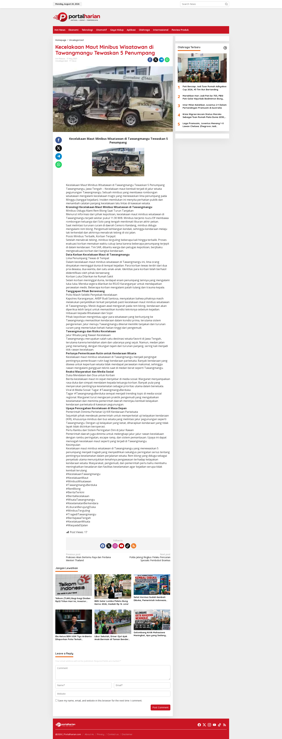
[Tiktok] (127, 545)
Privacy (100, 734)
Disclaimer (127, 734)
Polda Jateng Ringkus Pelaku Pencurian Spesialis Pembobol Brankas (149, 557)
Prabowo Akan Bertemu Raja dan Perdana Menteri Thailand (88, 557)
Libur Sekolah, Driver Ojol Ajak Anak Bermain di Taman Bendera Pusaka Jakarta (112, 638)
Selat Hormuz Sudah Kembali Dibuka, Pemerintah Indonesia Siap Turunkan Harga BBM (150, 599)
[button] (226, 4)
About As (89, 734)
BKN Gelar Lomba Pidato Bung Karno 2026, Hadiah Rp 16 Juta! (111, 602)
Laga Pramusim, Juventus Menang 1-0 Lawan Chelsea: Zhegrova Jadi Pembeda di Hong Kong (203, 125)
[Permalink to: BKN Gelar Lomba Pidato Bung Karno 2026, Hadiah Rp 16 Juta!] (112, 586)
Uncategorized (61, 61)
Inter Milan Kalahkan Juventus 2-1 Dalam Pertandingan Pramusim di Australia (205, 106)
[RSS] (133, 545)
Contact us (113, 734)
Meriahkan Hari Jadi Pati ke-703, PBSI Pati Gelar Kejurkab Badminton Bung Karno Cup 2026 (203, 97)
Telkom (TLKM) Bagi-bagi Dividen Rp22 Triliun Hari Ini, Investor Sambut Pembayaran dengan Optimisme (72, 600)
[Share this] (150, 59)
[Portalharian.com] (76, 16)
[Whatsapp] (167, 59)
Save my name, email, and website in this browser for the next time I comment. (100, 700)
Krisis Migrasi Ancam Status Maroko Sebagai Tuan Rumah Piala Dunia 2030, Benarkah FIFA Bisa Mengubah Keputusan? (204, 115)
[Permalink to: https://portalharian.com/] (225, 48)
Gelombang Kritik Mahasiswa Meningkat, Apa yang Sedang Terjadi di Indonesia (150, 634)
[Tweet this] (155, 59)
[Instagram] (115, 545)
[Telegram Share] (161, 59)
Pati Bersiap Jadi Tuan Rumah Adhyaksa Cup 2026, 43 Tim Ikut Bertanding (204, 88)
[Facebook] (102, 545)
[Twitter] (108, 545)
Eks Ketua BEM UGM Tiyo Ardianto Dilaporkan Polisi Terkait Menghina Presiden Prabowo (73, 638)
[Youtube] (121, 545)
